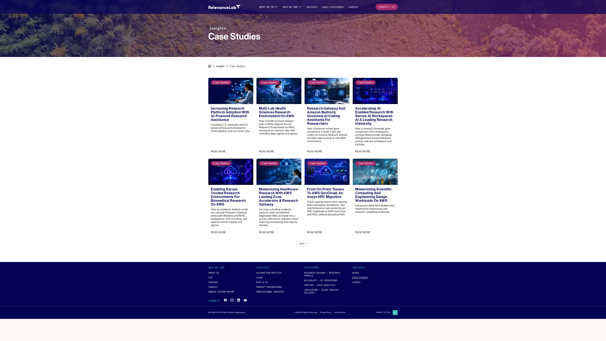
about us (213, 273)
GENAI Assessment (333, 7)
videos (356, 282)
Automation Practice (269, 273)
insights (311, 7)
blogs (355, 273)
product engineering (269, 287)
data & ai (262, 282)
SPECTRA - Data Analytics (319, 285)
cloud (259, 277)
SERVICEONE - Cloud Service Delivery (321, 291)
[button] (268, 7)
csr (210, 277)
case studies (360, 277)
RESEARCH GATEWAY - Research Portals (322, 274)
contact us (386, 7)
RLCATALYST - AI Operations (320, 280)
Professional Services (270, 291)
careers (353, 7)
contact (213, 287)
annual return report (221, 291)
